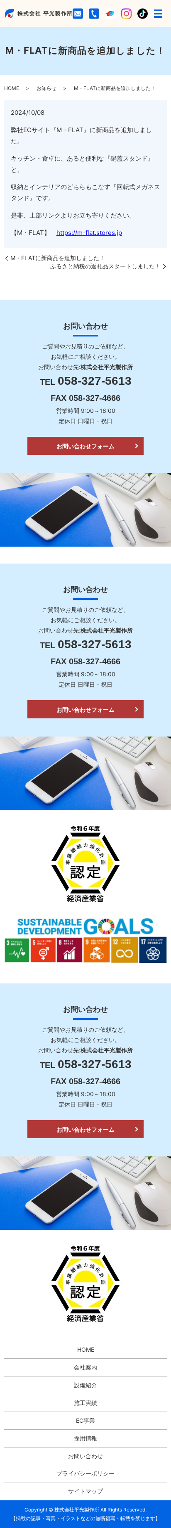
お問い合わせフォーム (85, 446)
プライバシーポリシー (85, 1473)
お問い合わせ (85, 1455)
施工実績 (85, 1402)
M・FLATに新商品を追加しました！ (57, 257)
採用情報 (85, 1438)
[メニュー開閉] (158, 13)
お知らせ (46, 88)
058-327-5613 (95, 380)
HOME (11, 88)
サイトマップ (85, 1491)
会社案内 (85, 1367)
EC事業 (85, 1420)
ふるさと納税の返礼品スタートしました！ (105, 266)
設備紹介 (85, 1384)
